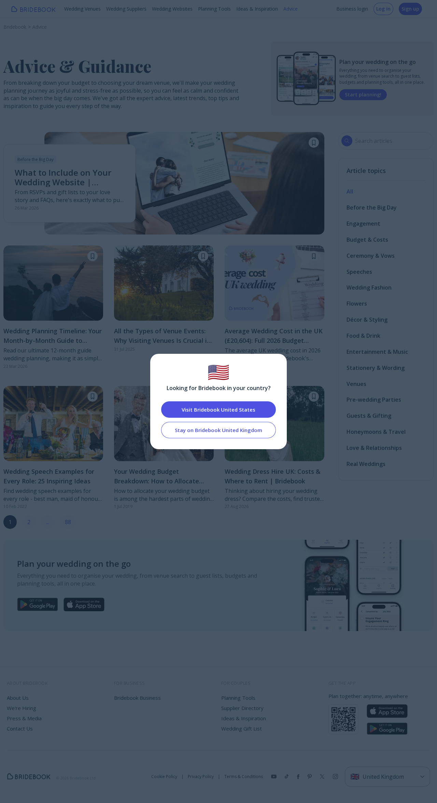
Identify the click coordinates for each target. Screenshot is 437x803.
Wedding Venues (82, 8)
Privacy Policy (201, 777)
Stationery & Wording (376, 368)
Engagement (363, 223)
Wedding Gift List (241, 728)
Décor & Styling (367, 319)
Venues (356, 384)
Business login (352, 8)
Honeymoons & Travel (376, 432)
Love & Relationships (374, 448)
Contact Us (20, 728)
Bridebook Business (137, 697)
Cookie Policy (164, 777)
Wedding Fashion (369, 287)
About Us (18, 697)
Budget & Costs (367, 239)
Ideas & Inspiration (257, 8)
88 (68, 522)
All (350, 191)
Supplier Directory (242, 708)
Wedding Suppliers (126, 8)
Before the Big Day (372, 207)
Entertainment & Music (377, 352)
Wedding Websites (172, 8)
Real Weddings (366, 464)
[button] (314, 142)
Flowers (357, 303)
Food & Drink (363, 335)
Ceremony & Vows (371, 255)
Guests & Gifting (369, 415)
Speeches (359, 272)
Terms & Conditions (243, 777)
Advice (290, 8)
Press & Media (24, 718)
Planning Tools (214, 8)
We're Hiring (21, 708)
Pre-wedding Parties (374, 399)
